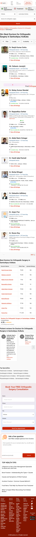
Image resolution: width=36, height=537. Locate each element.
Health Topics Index (17, 520)
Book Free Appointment (28, 3)
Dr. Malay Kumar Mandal (18, 90)
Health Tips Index (18, 507)
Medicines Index (18, 523)
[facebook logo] (32, 502)
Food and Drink (3, 521)
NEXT (32, 254)
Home (1, 28)
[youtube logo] (32, 509)
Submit (29, 455)
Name (3, 396)
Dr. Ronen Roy (14, 233)
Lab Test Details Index (18, 530)
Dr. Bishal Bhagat (16, 172)
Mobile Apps (25, 509)
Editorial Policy (25, 518)
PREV (3, 254)
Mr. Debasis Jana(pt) (17, 66)
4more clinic (13, 101)
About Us (25, 503)
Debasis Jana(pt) (6, 275)
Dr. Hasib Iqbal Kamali (17, 158)
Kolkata (6, 28)
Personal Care (3, 524)
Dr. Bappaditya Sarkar (17, 112)
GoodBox (3, 528)
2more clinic (13, 182)
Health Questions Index (18, 511)
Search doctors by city (11, 504)
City (3, 410)
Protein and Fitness (3, 509)
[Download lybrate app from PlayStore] (32, 517)
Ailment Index (18, 526)
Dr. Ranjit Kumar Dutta (17, 47)
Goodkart (3, 503)
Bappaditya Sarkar (6, 284)
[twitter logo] (32, 504)
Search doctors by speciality (11, 514)
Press (24, 520)
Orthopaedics (13, 28)
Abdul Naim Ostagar (6, 289)
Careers (25, 507)
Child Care (3, 526)
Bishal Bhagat (5, 298)
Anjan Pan (4, 308)
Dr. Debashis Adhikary (17, 193)
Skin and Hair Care (3, 512)
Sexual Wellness (3, 515)
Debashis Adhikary (6, 303)
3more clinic (13, 127)
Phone (3, 403)
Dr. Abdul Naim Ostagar (18, 138)
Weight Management (4, 518)
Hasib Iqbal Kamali (6, 294)
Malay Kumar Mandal (7, 279)
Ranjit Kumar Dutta (6, 270)
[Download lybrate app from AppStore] (32, 519)
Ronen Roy (4, 313)
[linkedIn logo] (32, 506)
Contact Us (26, 505)
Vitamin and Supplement (4, 506)
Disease (4, 418)
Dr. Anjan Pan (14, 212)
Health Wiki (17, 504)
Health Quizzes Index (18, 515)
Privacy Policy (25, 515)
